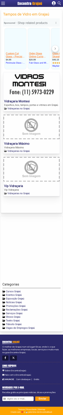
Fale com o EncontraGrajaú (18, 375)
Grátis (36, 379)
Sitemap (41, 409)
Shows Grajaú (13, 316)
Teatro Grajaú (13, 320)
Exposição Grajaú (15, 298)
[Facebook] (5, 358)
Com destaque (23, 379)
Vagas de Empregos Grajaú (20, 327)
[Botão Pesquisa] (59, 3)
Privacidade (31, 409)
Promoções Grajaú (16, 306)
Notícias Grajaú (14, 302)
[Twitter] (13, 358)
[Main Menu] (3, 3)
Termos (21, 409)
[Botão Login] (54, 3)
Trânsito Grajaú (14, 324)
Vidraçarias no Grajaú (18, 108)
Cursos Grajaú (13, 291)
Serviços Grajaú (14, 313)
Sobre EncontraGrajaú (15, 370)
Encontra (30, 3)
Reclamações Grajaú (17, 309)
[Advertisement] (31, 249)
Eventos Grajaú (14, 294)
